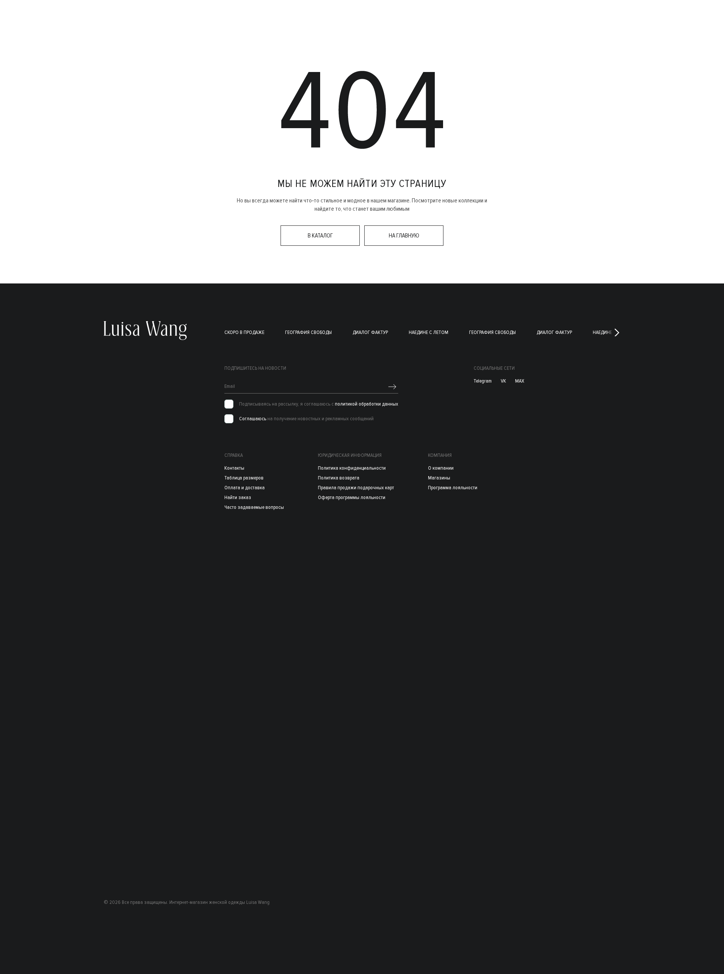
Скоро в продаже (244, 332)
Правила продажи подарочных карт (356, 487)
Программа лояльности (452, 487)
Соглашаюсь (252, 418)
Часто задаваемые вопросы (254, 507)
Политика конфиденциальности (352, 468)
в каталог (320, 235)
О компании (441, 468)
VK (503, 381)
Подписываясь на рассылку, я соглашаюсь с (318, 404)
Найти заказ (237, 497)
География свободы (308, 332)
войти (635, 15)
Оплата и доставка (244, 487)
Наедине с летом (428, 332)
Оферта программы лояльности (351, 497)
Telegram (483, 381)
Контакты (234, 468)
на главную (404, 235)
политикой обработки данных (366, 404)
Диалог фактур (370, 332)
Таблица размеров (244, 478)
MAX (519, 381)
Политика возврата (338, 478)
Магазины (439, 478)
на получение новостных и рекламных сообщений (306, 419)
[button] (617, 332)
